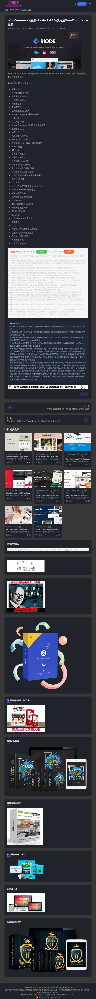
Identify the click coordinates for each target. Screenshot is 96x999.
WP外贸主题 (44, 28)
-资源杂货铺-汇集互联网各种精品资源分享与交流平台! (56, 987)
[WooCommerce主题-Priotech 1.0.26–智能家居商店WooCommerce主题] (48, 515)
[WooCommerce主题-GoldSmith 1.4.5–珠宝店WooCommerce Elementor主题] (48, 442)
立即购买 (41, 251)
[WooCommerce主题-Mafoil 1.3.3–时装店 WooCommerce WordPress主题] (18, 515)
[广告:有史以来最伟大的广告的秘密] (48, 388)
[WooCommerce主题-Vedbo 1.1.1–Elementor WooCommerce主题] (18, 442)
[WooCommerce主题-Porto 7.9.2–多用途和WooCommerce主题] (77, 442)
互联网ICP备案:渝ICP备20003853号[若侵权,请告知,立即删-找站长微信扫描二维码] (48, 995)
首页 (6, 10)
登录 (83, 4)
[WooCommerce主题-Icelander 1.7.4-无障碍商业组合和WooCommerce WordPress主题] (18, 479)
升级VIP (69, 251)
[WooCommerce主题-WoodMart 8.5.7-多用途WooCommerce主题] (48, 479)
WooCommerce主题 (18, 10)
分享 (85, 394)
